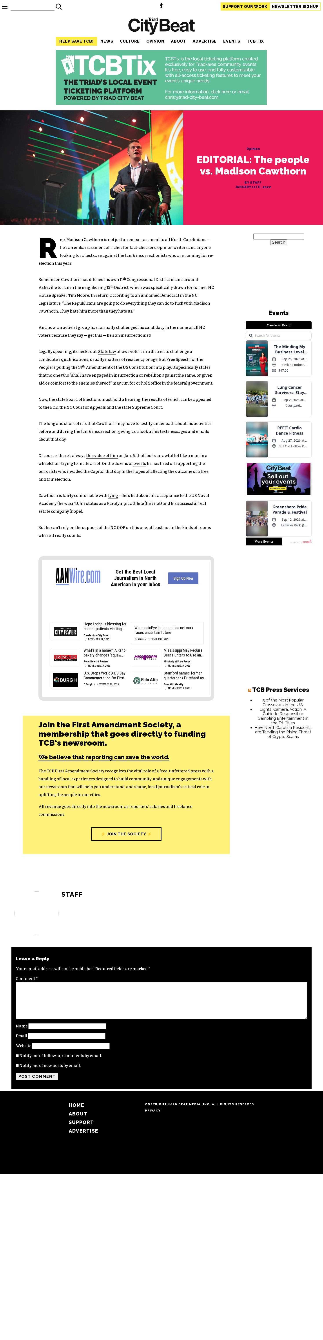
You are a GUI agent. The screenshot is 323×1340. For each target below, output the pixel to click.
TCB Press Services (280, 689)
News (106, 41)
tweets (139, 463)
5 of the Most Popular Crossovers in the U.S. (283, 702)
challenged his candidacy (140, 327)
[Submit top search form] (58, 6)
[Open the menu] (4, 7)
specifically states (193, 367)
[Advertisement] (279, 809)
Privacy (153, 1110)
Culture (130, 41)
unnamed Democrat (160, 295)
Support (245, 6)
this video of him (102, 455)
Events (231, 41)
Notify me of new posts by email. (50, 1065)
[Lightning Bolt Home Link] (161, 7)
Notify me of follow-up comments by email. (60, 1055)
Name (22, 1026)
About (178, 41)
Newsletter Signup (295, 6)
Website (23, 1045)
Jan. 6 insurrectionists (146, 255)
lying (113, 495)
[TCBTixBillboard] (161, 103)
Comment (27, 978)
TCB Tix (255, 41)
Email (21, 1036)
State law (107, 351)
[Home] (161, 27)
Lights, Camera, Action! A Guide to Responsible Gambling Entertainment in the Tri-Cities (283, 716)
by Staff (253, 182)
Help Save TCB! (76, 41)
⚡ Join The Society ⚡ (126, 834)
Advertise (205, 41)
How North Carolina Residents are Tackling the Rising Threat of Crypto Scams (283, 732)
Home (76, 1105)
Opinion (155, 41)
